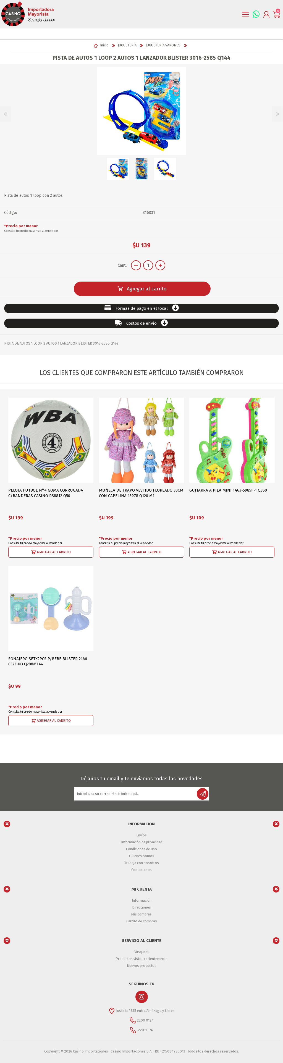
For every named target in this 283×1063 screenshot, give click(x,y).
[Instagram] (141, 997)
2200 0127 (145, 1020)
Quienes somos (141, 856)
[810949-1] (50, 608)
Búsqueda (141, 952)
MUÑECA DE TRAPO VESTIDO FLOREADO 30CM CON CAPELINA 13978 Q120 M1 (141, 493)
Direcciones (141, 907)
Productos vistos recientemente (141, 959)
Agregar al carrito (54, 552)
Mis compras (141, 914)
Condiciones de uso (141, 849)
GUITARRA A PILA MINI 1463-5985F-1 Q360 (228, 490)
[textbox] (136, 34)
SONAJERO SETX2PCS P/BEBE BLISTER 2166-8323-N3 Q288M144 (48, 661)
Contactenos (141, 870)
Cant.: (122, 265)
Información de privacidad (141, 842)
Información (141, 900)
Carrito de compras (141, 921)
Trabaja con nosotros (141, 863)
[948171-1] (141, 440)
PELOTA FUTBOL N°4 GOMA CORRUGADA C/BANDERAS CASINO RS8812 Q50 (45, 493)
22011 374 (145, 1030)
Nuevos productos (141, 966)
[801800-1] (231, 440)
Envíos (141, 835)
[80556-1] (50, 440)
